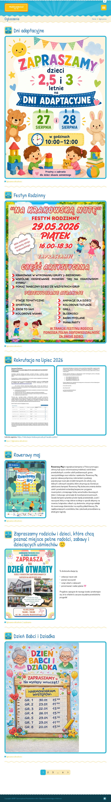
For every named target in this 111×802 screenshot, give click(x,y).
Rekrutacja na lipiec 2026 (38, 360)
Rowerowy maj (27, 454)
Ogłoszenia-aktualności (14, 181)
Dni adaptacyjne (29, 30)
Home (94, 19)
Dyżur (8, 441)
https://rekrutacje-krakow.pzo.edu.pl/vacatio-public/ (38, 437)
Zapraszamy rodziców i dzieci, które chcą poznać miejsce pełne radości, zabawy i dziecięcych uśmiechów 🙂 (54, 539)
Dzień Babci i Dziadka (34, 636)
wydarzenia (27, 622)
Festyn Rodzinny (29, 195)
